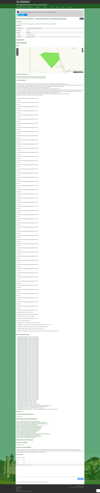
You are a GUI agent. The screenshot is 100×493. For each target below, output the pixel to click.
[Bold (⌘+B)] (20, 465)
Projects (62, 7)
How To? (45, 7)
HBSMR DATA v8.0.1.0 (76, 487)
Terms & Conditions (19, 487)
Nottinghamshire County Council (26, 491)
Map (57, 7)
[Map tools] (17, 55)
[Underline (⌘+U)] (23, 465)
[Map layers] (17, 49)
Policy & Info (70, 7)
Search (51, 7)
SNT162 (19, 405)
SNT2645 (19, 336)
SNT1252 (19, 404)
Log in (83, 488)
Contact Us (17, 486)
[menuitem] (38, 7)
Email (17, 462)
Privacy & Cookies (19, 489)
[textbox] (51, 471)
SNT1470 (19, 406)
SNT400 (19, 407)
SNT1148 (19, 400)
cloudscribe (82, 487)
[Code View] (30, 465)
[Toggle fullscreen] (82, 48)
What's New (38, 7)
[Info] (17, 53)
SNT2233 (19, 409)
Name (17, 460)
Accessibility (18, 488)
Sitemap (17, 490)
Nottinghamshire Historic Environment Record (24, 7)
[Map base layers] (17, 51)
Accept (25, 14)
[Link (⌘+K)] (26, 465)
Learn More (20, 14)
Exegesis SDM (82, 486)
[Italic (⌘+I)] (22, 465)
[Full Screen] (28, 465)
